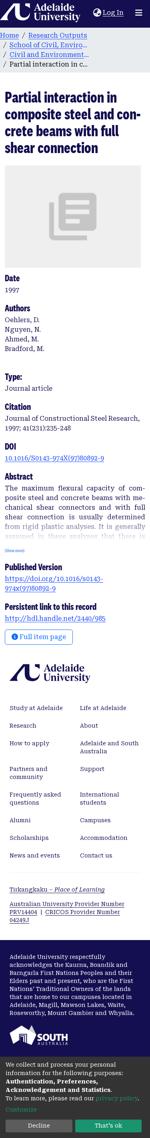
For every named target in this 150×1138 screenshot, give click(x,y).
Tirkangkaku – (57, 889)
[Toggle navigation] (139, 13)
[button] (97, 13)
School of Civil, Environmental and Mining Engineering (50, 45)
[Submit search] (87, 13)
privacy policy (117, 1098)
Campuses (95, 820)
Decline (39, 1125)
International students (99, 798)
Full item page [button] (42, 637)
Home (9, 35)
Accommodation (104, 838)
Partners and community (29, 773)
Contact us (96, 855)
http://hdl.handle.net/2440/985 (55, 618)
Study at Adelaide (36, 708)
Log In (113, 12)
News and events (35, 855)
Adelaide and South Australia (109, 747)
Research (23, 725)
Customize (21, 1109)
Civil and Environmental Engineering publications (50, 55)
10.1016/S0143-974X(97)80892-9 (54, 458)
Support (92, 769)
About (89, 725)
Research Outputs (57, 35)
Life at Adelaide (103, 708)
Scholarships (29, 838)
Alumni (20, 820)
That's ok (108, 1125)
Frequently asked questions (35, 798)
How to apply (29, 743)
